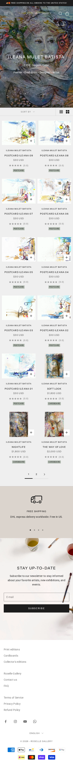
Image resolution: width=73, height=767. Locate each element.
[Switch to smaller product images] (67, 112)
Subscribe (36, 608)
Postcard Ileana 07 (18, 213)
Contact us (10, 679)
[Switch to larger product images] (61, 112)
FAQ (6, 685)
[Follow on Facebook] (5, 721)
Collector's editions (15, 661)
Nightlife (19, 447)
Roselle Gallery (12, 673)
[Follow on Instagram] (15, 721)
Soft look (54, 388)
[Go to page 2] (44, 474)
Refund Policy (12, 709)
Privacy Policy (12, 703)
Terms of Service (13, 697)
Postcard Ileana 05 (18, 272)
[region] (36, 509)
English (35, 733)
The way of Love (54, 447)
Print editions (12, 649)
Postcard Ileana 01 (19, 388)
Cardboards (11, 655)
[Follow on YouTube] (25, 721)
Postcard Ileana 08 (54, 155)
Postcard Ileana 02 (54, 330)
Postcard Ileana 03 (18, 330)
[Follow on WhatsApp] (35, 721)
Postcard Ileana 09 (18, 155)
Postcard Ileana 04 (54, 272)
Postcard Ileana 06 (54, 213)
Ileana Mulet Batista (18, 150)
